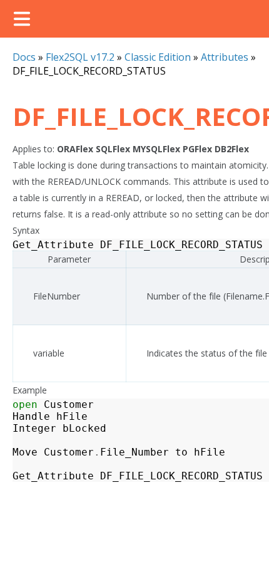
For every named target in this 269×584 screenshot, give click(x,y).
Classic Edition (157, 57)
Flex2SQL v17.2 (80, 57)
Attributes (224, 57)
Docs (24, 57)
